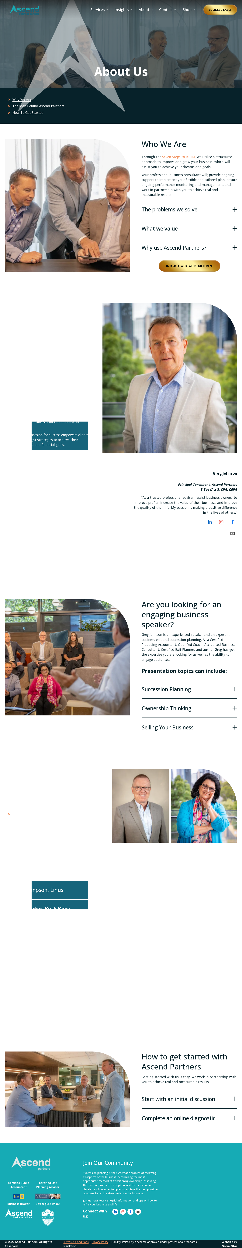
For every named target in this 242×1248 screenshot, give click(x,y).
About (144, 9)
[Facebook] (232, 522)
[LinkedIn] (209, 522)
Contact (166, 9)
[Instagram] (221, 522)
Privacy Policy (100, 1242)
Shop (187, 9)
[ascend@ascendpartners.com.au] (232, 533)
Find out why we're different (189, 266)
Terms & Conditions (76, 1242)
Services (97, 9)
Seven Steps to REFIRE (179, 157)
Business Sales (220, 10)
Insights (122, 9)
